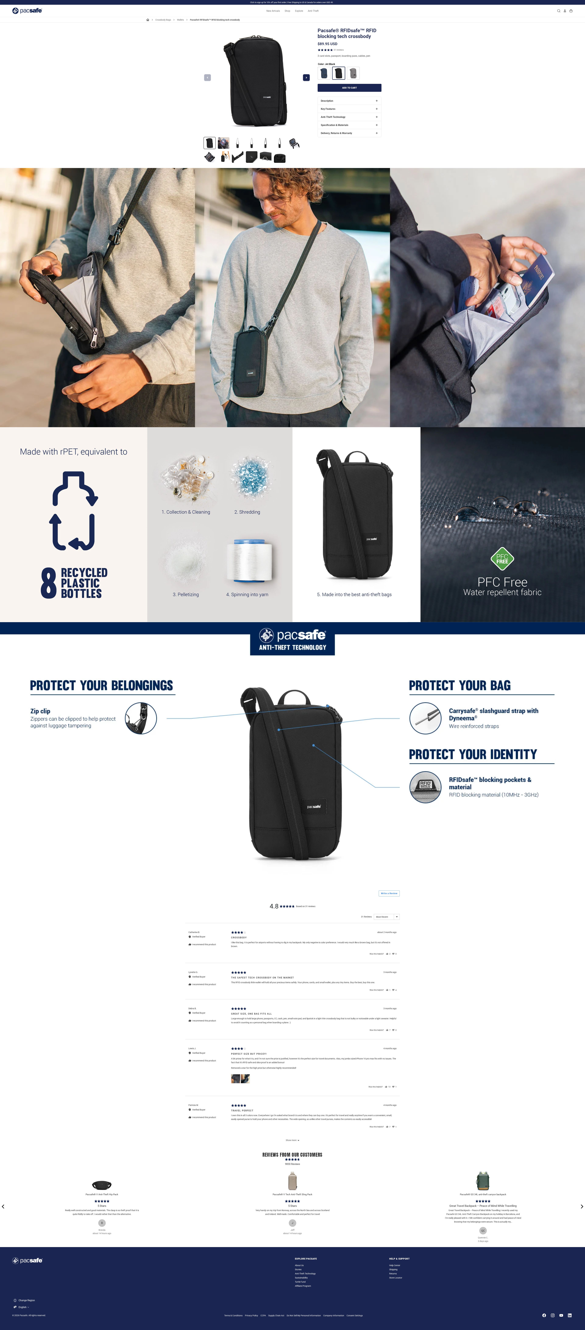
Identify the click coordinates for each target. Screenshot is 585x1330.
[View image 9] (224, 157)
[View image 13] (280, 157)
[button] (235, 1078)
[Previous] (3, 1206)
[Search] (559, 11)
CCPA (263, 1315)
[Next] (581, 1206)
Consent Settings (355, 1315)
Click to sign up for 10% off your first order (268, 2)
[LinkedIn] (570, 1315)
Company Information (333, 1315)
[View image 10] (238, 157)
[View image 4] (252, 143)
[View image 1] (210, 143)
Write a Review (389, 893)
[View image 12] (266, 157)
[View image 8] (210, 157)
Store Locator (395, 1277)
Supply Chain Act (276, 1315)
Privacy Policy (251, 1315)
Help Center (394, 1265)
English (23, 1307)
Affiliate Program (303, 1286)
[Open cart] (571, 11)
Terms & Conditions (233, 1315)
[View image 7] (294, 143)
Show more (291, 1140)
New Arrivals (273, 10)
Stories (298, 1269)
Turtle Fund (300, 1282)
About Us (299, 1265)
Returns (393, 1273)
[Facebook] (544, 1315)
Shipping (393, 1269)
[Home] (147, 20)
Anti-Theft (313, 10)
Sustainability (301, 1277)
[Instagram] (553, 1315)
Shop (287, 10)
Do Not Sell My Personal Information (304, 1315)
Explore (299, 10)
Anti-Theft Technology (305, 1273)
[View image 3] (238, 143)
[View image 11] (252, 157)
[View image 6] (280, 143)
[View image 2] (224, 143)
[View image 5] (266, 143)
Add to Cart (349, 87)
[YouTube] (561, 1315)
